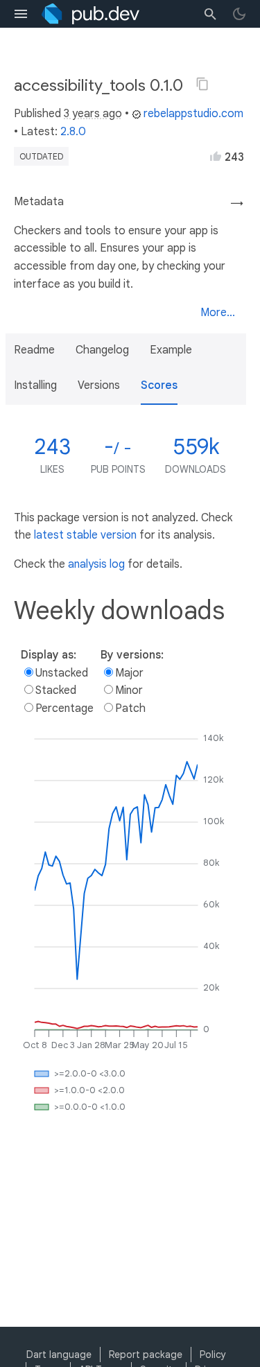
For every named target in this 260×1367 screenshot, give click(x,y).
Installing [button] (35, 385)
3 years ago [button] (93, 114)
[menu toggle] (20, 14)
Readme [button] (34, 350)
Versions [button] (99, 385)
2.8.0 (73, 132)
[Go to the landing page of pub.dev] (90, 13)
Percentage (64, 708)
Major (129, 673)
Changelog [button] (102, 350)
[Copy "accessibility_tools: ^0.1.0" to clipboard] (202, 84)
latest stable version (85, 535)
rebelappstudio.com (193, 114)
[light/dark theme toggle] (239, 14)
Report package (145, 1354)
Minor (129, 690)
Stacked (55, 690)
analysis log (96, 564)
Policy (213, 1354)
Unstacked (61, 673)
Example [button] (171, 350)
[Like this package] (215, 156)
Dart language (59, 1354)
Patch (130, 708)
